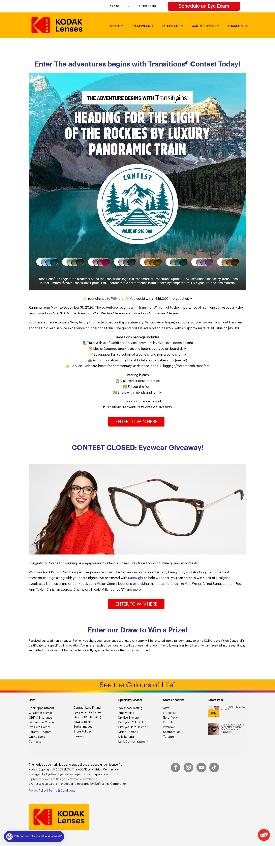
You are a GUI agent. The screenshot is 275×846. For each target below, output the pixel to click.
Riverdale (169, 727)
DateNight (135, 578)
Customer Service (41, 713)
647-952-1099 (119, 6)
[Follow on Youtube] (201, 767)
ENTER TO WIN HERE (136, 421)
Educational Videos (41, 722)
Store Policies (82, 731)
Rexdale (168, 722)
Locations (236, 26)
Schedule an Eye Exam (204, 6)
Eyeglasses (170, 26)
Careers (78, 736)
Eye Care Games (40, 727)
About (114, 26)
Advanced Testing (130, 708)
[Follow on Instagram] (188, 767)
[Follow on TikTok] (214, 767)
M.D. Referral (126, 737)
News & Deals (82, 722)
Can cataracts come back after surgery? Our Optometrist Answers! (232, 728)
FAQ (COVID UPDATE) (87, 717)
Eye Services (141, 26)
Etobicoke (169, 713)
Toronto (168, 737)
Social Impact (82, 726)
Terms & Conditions (62, 790)
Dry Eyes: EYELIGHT (130, 722)
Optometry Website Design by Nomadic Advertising (63, 779)
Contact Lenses (204, 26)
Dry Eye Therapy (129, 717)
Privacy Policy (38, 790)
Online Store (147, 6)
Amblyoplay (126, 713)
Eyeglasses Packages (87, 712)
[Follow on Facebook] (175, 767)
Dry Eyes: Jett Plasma (132, 727)
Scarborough (172, 732)
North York (170, 717)
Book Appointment (41, 708)
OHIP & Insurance (40, 717)
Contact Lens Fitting (87, 707)
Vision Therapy (128, 732)
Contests (35, 741)
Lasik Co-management (133, 741)
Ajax (166, 708)
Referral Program (40, 732)
